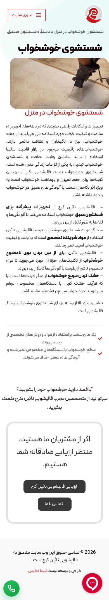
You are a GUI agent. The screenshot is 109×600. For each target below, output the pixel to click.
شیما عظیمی (38, 571)
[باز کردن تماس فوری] (11, 588)
